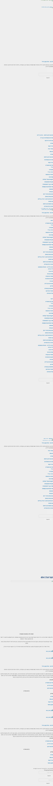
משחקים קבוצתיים (49, 288)
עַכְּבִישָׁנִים (50, 259)
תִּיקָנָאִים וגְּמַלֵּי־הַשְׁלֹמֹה (48, 237)
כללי (52, 225)
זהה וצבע (51, 271)
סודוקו (51, 286)
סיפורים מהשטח (49, 232)
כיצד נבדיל (50, 230)
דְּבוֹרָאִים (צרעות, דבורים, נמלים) (45, 257)
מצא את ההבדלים (49, 283)
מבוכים (51, 281)
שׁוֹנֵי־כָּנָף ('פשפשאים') (48, 242)
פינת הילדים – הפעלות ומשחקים (45, 267)
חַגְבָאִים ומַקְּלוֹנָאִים (49, 239)
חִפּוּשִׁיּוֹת (51, 247)
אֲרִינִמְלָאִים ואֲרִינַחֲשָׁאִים (47, 244)
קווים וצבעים (50, 274)
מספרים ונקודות (49, 276)
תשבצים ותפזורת (49, 278)
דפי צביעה (50, 269)
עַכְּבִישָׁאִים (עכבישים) (48, 262)
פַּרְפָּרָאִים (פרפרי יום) (48, 252)
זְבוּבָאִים (51, 249)
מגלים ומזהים (50, 293)
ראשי (52, 220)
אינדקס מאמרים (49, 223)
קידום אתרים (26, 691)
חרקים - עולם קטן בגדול (47, 61)
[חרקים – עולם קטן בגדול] (26, 3)
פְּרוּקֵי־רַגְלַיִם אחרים (48, 264)
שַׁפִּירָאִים (51, 235)
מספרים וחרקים (49, 291)
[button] (26, 296)
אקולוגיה (51, 227)
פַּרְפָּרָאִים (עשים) (49, 254)
